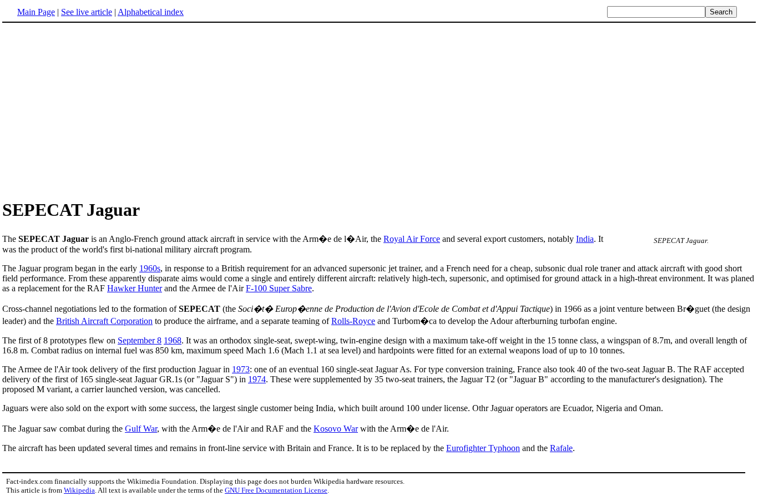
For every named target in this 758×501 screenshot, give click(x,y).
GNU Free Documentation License (276, 490)
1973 (241, 369)
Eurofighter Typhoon (483, 448)
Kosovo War (336, 428)
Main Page (36, 12)
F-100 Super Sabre (279, 288)
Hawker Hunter (134, 288)
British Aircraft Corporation (104, 321)
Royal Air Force (411, 239)
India (585, 239)
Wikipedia (79, 490)
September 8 (139, 340)
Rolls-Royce (353, 321)
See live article (86, 12)
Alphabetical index (151, 12)
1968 (172, 340)
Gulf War (141, 428)
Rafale (561, 448)
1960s (149, 268)
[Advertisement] (95, 110)
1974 (257, 379)
